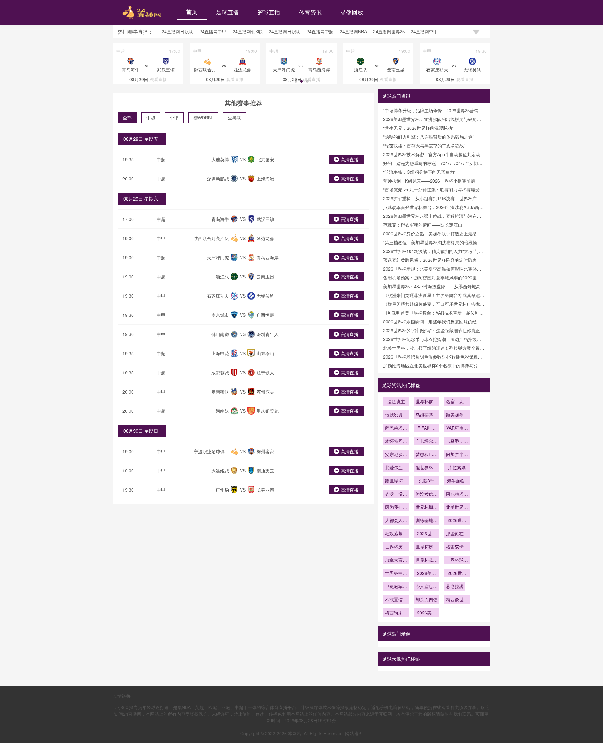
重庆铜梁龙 (268, 411)
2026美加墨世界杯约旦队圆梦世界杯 (426, 573)
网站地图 (354, 733)
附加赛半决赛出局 (457, 455)
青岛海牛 (220, 219)
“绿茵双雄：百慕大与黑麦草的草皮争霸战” (424, 145)
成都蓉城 (220, 372)
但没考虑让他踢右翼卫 (426, 494)
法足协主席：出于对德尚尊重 (396, 402)
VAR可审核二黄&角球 (457, 428)
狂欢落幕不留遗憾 (396, 534)
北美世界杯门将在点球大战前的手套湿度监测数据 (457, 507)
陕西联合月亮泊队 (211, 238)
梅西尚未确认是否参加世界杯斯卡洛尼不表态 (396, 613)
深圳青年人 (268, 334)
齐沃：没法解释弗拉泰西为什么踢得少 (396, 494)
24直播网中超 (320, 31)
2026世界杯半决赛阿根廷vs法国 (457, 573)
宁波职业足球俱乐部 (211, 454)
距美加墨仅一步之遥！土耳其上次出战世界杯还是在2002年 (457, 415)
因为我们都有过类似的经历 (396, 507)
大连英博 (220, 159)
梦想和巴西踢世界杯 (426, 455)
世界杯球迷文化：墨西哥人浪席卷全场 (457, 560)
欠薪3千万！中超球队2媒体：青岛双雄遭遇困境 (426, 481)
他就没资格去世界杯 (396, 415)
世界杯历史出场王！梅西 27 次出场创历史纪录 (426, 547)
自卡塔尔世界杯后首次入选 (426, 441)
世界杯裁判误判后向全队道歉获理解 (426, 560)
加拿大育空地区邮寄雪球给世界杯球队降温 (396, 560)
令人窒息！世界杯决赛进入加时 (426, 587)
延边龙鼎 (265, 238)
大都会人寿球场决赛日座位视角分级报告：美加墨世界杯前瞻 (396, 521)
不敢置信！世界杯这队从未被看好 (396, 600)
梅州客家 (265, 451)
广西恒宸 (265, 315)
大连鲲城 (220, 470)
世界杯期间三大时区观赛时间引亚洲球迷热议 (426, 507)
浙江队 (222, 276)
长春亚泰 (265, 490)
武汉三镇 (265, 219)
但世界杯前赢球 (426, 468)
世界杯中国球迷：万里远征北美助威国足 (396, 573)
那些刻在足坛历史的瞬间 (457, 534)
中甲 (174, 117)
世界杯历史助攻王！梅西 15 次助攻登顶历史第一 (396, 547)
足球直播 (227, 12)
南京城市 (220, 315)
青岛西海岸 (268, 257)
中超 (150, 117)
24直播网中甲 (212, 31)
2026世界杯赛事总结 (426, 534)
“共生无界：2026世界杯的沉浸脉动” (418, 128)
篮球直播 (269, 12)
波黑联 (234, 117)
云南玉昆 (265, 276)
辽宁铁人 (265, 372)
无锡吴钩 (265, 296)
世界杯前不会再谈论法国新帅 (426, 402)
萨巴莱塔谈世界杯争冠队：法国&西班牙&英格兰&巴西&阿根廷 (396, 428)
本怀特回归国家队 (396, 441)
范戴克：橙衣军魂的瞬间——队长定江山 (422, 225)
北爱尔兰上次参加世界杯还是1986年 (396, 468)
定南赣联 (220, 391)
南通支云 (265, 470)
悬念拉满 (455, 586)
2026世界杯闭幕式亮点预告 (457, 521)
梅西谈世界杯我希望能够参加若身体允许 (457, 600)
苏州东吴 (265, 391)
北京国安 (265, 159)
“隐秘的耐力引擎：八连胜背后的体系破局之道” (428, 137)
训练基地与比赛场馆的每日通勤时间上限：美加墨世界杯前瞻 (426, 521)
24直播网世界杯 (389, 31)
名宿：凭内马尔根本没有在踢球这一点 (457, 402)
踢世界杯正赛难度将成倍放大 (396, 481)
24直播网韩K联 (248, 31)
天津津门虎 (218, 257)
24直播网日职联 (177, 31)
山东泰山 (265, 353)
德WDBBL (203, 117)
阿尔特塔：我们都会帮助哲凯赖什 (457, 494)
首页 (191, 12)
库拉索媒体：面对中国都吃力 (457, 468)
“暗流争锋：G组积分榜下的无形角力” (419, 172)
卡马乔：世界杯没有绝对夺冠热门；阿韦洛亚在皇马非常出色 (457, 441)
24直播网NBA (353, 31)
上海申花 (220, 353)
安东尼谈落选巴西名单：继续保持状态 (396, 455)
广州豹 (222, 490)
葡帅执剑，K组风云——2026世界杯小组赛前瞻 (429, 181)
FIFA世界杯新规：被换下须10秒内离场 (426, 428)
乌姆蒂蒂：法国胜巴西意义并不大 (426, 415)
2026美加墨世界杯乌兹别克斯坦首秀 (426, 613)
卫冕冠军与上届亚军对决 (396, 587)
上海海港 (265, 178)
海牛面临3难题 (457, 481)
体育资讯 (310, 12)
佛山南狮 (220, 334)
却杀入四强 (426, 599)
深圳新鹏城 (218, 178)
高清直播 (349, 159)
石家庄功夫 (218, 296)
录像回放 (351, 12)
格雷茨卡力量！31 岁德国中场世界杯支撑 (457, 547)
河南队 (222, 411)
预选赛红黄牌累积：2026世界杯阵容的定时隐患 (430, 260)
